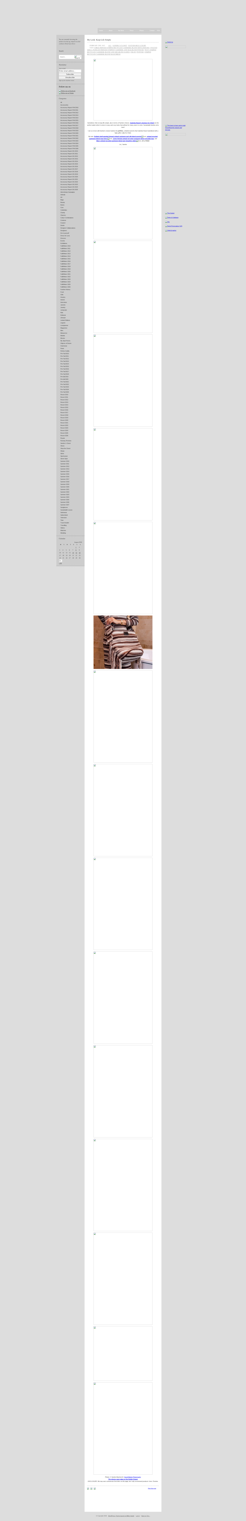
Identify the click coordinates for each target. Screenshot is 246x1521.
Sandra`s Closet (65, 443)
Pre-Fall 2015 (64, 366)
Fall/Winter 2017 (65, 264)
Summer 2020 (64, 487)
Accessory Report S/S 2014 (69, 161)
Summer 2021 (64, 489)
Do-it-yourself (64, 233)
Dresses (63, 238)
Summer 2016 (64, 476)
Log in (138, 1516)
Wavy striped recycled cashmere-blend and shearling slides (121, 51)
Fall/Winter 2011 (65, 248)
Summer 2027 (64, 505)
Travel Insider (64, 522)
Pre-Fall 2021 (64, 382)
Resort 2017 (64, 412)
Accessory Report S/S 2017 (69, 169)
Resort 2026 (64, 435)
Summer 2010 (64, 461)
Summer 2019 (64, 484)
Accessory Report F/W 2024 (69, 143)
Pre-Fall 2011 (64, 356)
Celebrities (63, 210)
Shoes (62, 446)
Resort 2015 (64, 407)
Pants (62, 348)
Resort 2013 (64, 402)
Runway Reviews (65, 440)
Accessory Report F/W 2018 (69, 128)
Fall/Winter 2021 (65, 274)
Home (101, 30)
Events (62, 241)
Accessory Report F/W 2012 (69, 112)
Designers (63, 230)
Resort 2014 (64, 405)
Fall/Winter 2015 (65, 259)
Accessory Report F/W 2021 (69, 135)
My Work (121, 30)
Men (61, 330)
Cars (62, 207)
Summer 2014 (64, 471)
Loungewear (64, 325)
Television (63, 517)
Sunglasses (64, 507)
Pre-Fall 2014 (64, 364)
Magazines (63, 328)
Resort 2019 (64, 417)
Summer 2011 (64, 464)
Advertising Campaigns (67, 192)
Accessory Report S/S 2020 (69, 176)
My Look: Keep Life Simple (99, 39)
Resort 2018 (64, 415)
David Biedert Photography (132, 1477)
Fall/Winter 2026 (65, 287)
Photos (141, 30)
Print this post (152, 1488)
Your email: (62, 68)
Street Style (64, 458)
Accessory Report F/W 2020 (69, 133)
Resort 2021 (64, 423)
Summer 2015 (64, 474)
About (110, 30)
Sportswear (64, 456)
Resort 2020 (64, 420)
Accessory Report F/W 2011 (69, 110)
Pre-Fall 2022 (64, 384)
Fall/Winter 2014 (65, 256)
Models (62, 335)
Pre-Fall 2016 (64, 369)
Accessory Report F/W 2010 (69, 107)
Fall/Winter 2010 (65, 246)
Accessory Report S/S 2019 (69, 174)
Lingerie (62, 323)
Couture (62, 223)
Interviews (63, 302)
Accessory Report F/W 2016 (69, 123)
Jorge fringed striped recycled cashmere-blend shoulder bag (122, 48)
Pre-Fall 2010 (64, 353)
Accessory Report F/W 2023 (69, 141)
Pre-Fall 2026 (64, 392)
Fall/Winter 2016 (65, 261)
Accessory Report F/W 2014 (69, 118)
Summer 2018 (64, 481)
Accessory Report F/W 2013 (69, 115)
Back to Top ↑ (145, 1516)
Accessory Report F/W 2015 (69, 120)
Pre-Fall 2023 (64, 387)
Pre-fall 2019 (64, 376)
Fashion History (65, 289)
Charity (62, 212)
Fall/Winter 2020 (65, 271)
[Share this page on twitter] (95, 1489)
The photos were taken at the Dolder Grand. (123, 1479)
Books (62, 205)
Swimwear (63, 512)
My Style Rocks (65, 341)
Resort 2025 (64, 433)
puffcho (140, 52)
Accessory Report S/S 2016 (69, 166)
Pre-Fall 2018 (64, 374)
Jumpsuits (63, 310)
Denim (62, 225)
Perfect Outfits (64, 351)
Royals (62, 438)
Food (62, 292)
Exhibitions (63, 243)
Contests (63, 220)
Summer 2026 (64, 502)
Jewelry (62, 307)
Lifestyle (63, 317)
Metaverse (63, 333)
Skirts (62, 453)
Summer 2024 (64, 497)
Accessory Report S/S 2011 (69, 153)
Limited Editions (65, 320)
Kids (61, 312)
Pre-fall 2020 (64, 379)
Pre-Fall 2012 (64, 358)
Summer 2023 (64, 494)
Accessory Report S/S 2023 (69, 184)
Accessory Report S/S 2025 (69, 189)
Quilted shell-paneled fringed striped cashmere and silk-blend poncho (122, 49)
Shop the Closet (65, 448)
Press (132, 30)
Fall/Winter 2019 (65, 269)
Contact (152, 30)
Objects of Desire (65, 343)
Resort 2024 (64, 430)
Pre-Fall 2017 (64, 371)
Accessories (64, 105)
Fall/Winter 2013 (65, 253)
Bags (62, 200)
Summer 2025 (64, 499)
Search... (63, 57)
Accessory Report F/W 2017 (69, 125)
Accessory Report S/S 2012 (69, 156)
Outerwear (63, 346)
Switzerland (64, 515)
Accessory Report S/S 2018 (69, 171)
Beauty (62, 202)
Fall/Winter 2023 (65, 279)
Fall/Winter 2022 (65, 276)
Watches (63, 530)
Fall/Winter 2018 (65, 266)
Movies (62, 338)
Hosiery (62, 297)
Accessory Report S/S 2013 (69, 159)
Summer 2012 (64, 466)
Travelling (63, 525)
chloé (133, 52)
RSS (158, 30)
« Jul (60, 563)
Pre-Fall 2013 (64, 361)
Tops (62, 520)
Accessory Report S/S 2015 (69, 164)
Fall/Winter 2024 (65, 282)
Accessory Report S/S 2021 (69, 179)
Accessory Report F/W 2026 (69, 148)
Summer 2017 (64, 479)
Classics (63, 215)
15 (76, 552)
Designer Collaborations (67, 228)
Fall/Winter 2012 (65, 251)
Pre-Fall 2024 (64, 389)
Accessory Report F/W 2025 (69, 146)
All (61, 102)
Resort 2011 (64, 397)
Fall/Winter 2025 (65, 284)
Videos (62, 528)
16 (79, 552)
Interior (62, 300)
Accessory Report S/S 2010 (69, 151)
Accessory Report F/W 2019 (69, 130)
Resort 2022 (64, 425)
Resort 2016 (64, 410)
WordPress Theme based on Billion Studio (121, 1516)
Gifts (61, 294)
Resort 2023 (64, 428)
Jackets (62, 305)
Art (61, 197)
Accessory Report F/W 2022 (69, 138)
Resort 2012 (64, 399)
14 (73, 552)
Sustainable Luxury (66, 510)
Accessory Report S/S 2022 (69, 182)
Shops (62, 451)
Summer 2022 (64, 492)
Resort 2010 (64, 394)
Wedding (63, 533)
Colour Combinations (66, 217)
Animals (62, 194)
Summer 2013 (64, 469)
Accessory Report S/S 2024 (69, 187)
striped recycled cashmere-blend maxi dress (119, 53)
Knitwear (63, 315)
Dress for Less (65, 235)
